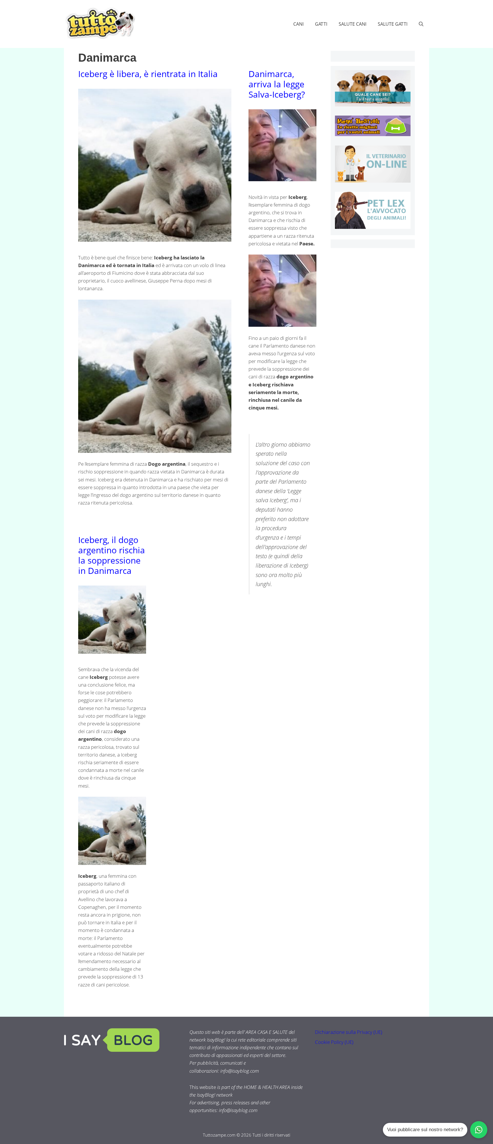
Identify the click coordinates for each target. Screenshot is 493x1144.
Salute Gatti (392, 24)
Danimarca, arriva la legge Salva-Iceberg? (276, 84)
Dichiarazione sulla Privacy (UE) (348, 1032)
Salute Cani (352, 24)
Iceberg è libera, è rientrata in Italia (148, 74)
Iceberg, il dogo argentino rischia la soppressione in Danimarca (111, 555)
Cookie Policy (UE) (334, 1042)
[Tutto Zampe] (99, 23)
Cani (298, 24)
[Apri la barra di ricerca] (421, 24)
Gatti (321, 24)
